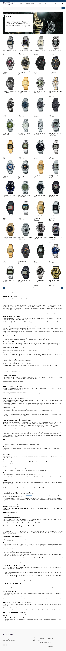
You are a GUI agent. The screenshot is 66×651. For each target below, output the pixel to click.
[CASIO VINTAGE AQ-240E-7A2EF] (41, 43)
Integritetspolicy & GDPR (51, 646)
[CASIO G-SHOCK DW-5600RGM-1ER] (10, 83)
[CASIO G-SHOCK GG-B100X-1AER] (41, 63)
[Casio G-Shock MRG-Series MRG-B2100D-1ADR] (41, 273)
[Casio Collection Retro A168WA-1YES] (10, 273)
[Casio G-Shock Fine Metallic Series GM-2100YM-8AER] (25, 229)
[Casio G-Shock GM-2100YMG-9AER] (10, 229)
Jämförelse (49, 645)
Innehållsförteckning (9, 292)
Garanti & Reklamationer (43, 642)
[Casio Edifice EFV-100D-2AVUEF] (56, 251)
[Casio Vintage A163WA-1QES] (25, 147)
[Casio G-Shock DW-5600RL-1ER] (56, 188)
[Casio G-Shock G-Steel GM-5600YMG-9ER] (41, 208)
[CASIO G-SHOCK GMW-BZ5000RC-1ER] (25, 43)
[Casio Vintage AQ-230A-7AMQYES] (25, 125)
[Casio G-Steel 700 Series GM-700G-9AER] (56, 273)
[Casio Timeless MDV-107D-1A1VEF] (41, 147)
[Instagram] (7, 645)
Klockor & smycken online (32, 8)
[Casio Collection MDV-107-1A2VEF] (10, 188)
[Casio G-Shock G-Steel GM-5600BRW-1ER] (56, 229)
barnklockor (13, 487)
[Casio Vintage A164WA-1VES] (25, 208)
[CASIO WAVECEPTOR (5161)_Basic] (10, 105)
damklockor (19, 463)
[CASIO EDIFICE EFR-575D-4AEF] (10, 63)
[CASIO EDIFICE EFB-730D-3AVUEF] (41, 83)
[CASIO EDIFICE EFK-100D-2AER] (25, 105)
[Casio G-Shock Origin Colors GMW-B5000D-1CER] (56, 125)
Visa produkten (5, 54)
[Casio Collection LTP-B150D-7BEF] (41, 125)
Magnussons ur (26, 8)
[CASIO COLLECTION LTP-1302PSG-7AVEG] (56, 83)
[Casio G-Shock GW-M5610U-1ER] (10, 208)
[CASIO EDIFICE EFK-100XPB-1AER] (56, 105)
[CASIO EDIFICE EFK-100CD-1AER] (41, 105)
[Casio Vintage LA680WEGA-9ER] (10, 251)
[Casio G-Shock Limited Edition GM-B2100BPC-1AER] (25, 251)
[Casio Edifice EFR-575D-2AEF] (10, 167)
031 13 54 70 (34, 641)
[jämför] (57, 3)
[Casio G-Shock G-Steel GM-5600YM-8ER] (56, 208)
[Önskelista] (59, 3)
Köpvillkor (49, 642)
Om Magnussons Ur (50, 637)
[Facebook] (4, 645)
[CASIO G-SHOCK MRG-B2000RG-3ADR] (56, 63)
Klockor (38, 8)
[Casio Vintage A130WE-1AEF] (56, 167)
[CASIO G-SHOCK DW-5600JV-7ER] (56, 43)
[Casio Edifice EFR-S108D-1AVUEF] (25, 188)
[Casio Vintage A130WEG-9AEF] (41, 167)
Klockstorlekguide (50, 638)
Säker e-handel (50, 641)
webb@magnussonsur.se (36, 640)
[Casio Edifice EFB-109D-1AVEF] (25, 167)
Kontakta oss (42, 637)
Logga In (56, 637)
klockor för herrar (29, 495)
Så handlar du (42, 638)
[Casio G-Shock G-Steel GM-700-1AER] (41, 229)
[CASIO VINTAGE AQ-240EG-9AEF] (25, 83)
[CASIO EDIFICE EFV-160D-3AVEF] (10, 125)
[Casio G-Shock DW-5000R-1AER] (41, 251)
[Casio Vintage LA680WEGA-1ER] (10, 147)
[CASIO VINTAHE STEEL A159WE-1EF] (10, 43)
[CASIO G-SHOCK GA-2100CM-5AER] (25, 63)
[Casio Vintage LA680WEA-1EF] (56, 147)
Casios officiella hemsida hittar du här (9, 622)
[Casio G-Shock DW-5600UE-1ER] (25, 273)
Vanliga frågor (42, 641)
